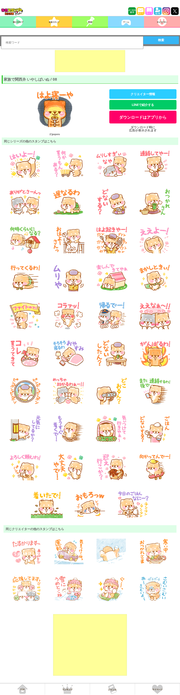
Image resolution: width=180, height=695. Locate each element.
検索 (161, 40)
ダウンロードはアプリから (143, 117)
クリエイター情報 (143, 94)
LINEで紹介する (143, 105)
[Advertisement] (90, 61)
